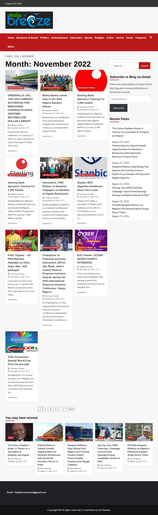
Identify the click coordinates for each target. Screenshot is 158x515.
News (11, 37)
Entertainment (59, 37)
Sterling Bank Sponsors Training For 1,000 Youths (21, 186)
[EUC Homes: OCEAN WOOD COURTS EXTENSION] (91, 240)
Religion (99, 37)
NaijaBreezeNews (17, 125)
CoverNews (89, 509)
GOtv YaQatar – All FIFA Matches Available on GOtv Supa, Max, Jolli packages (19, 262)
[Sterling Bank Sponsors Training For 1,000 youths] (91, 80)
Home (129, 37)
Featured (140, 37)
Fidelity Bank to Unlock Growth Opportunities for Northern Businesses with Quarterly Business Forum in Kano (129, 151)
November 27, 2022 (87, 197)
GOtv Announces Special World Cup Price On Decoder (19, 360)
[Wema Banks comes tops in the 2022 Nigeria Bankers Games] (56, 80)
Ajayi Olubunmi (15, 459)
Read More (12, 151)
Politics (44, 37)
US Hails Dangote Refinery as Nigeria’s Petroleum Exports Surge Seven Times (130, 209)
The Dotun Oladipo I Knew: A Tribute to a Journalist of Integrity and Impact (130, 132)
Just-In (120, 37)
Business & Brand (27, 37)
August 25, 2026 (136, 461)
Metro (11, 46)
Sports (88, 37)
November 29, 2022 (52, 113)
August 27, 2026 (46, 471)
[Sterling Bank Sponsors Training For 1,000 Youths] (21, 168)
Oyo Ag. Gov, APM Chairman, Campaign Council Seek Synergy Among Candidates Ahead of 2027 (130, 191)
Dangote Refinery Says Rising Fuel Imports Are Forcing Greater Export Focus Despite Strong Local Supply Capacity (131, 172)
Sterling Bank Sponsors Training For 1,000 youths (91, 99)
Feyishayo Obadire (87, 107)
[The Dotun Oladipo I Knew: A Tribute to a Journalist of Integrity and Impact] (19, 432)
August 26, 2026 (76, 471)
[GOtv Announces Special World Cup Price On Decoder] (21, 342)
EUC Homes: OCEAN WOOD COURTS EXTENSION (90, 259)
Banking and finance (51, 88)
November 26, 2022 (52, 299)
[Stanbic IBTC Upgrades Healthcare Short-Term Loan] (91, 168)
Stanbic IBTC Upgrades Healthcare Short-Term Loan (90, 186)
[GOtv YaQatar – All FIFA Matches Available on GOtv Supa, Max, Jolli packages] (21, 240)
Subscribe (118, 107)
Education (76, 37)
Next (71, 409)
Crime (110, 37)
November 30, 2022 (17, 128)
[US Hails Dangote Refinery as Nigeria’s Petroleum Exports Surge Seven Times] (139, 432)
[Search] (151, 37)
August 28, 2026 (16, 461)
